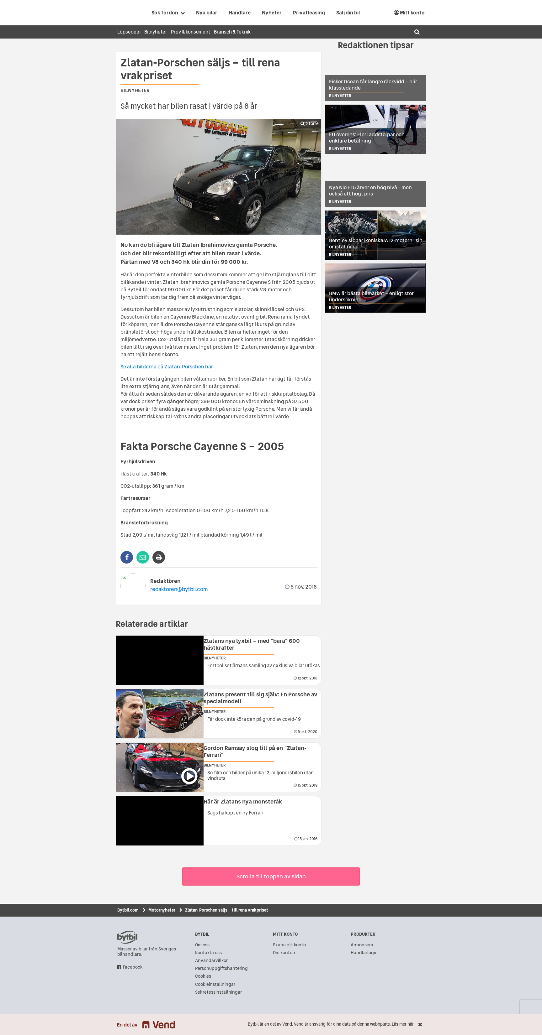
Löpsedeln (129, 31)
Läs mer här (403, 1024)
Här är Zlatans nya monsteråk (243, 801)
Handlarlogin (364, 952)
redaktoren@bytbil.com (179, 589)
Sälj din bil (348, 12)
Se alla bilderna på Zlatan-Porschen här (166, 366)
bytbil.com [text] (127, 937)
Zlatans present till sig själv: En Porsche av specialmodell (260, 697)
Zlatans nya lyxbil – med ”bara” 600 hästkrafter (252, 644)
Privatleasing (309, 12)
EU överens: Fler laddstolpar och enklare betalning (367, 137)
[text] (124, 12)
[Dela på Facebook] (126, 557)
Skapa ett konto (289, 945)
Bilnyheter (155, 31)
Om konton (284, 952)
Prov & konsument (190, 31)
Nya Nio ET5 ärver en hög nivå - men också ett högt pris (370, 190)
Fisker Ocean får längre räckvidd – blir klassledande (373, 84)
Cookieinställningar (215, 984)
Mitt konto (412, 12)
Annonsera (362, 945)
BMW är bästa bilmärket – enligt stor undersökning (371, 296)
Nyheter (272, 12)
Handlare (240, 12)
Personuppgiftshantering (221, 968)
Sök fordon (164, 12)
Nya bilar (206, 12)
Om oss (202, 945)
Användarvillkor (211, 960)
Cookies (203, 976)
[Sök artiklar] (417, 32)
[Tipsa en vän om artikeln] (142, 557)
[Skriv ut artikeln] (158, 557)
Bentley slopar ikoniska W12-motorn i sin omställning (375, 243)
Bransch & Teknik (232, 31)
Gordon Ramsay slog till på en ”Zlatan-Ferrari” (255, 751)
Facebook (133, 967)
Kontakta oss (208, 952)
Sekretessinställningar (218, 992)
